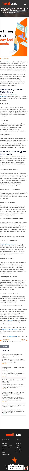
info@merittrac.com (12, 336)
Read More (4, 363)
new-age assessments (7, 156)
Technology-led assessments (7, 244)
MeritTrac (10, 320)
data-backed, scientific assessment (11, 329)
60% (8, 61)
